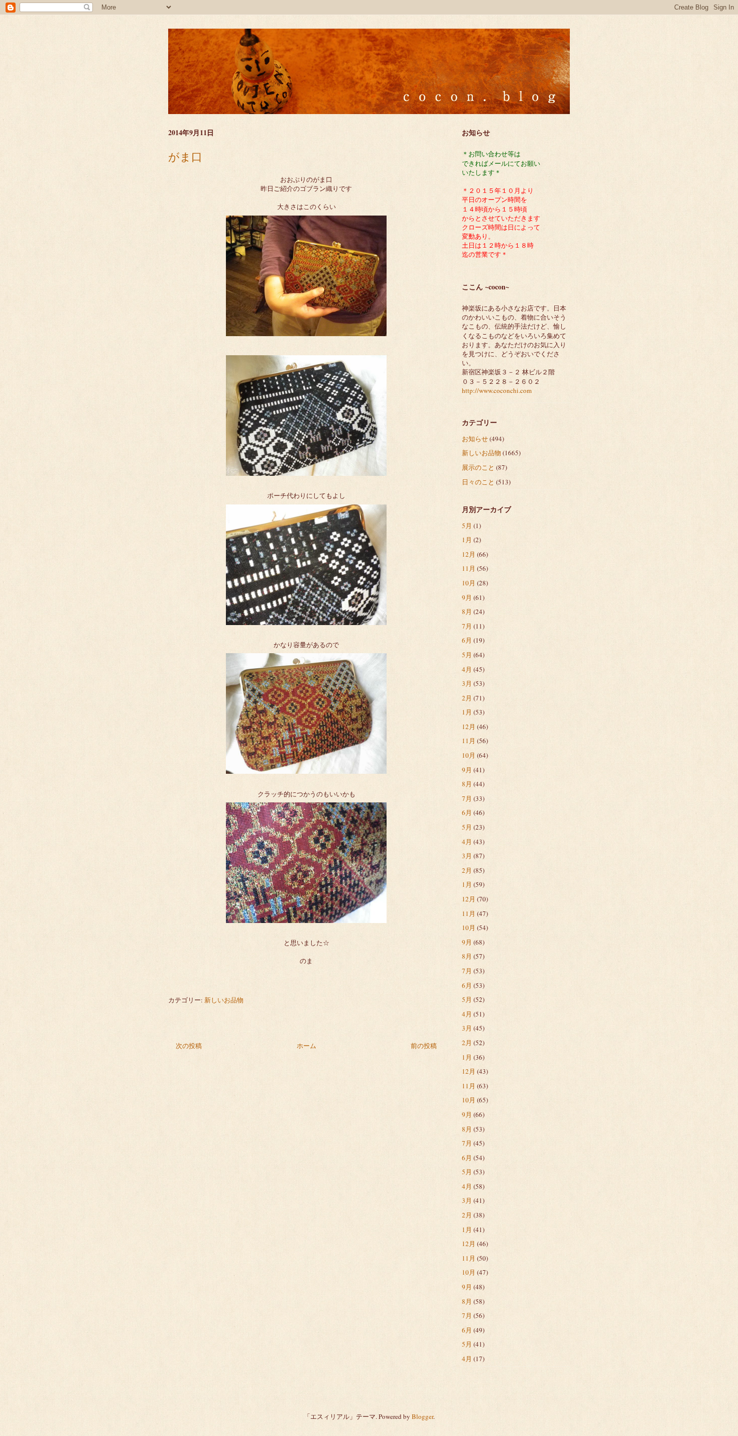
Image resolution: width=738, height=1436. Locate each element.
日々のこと (478, 481)
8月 (467, 611)
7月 (467, 626)
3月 (467, 683)
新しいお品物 (223, 999)
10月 (468, 582)
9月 (467, 597)
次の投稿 (189, 1045)
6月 (467, 640)
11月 (468, 568)
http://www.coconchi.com (497, 390)
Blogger (422, 1416)
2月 (467, 697)
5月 (467, 525)
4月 (467, 669)
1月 (467, 539)
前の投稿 (424, 1045)
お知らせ (475, 438)
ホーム (306, 1045)
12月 (468, 554)
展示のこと (478, 467)
